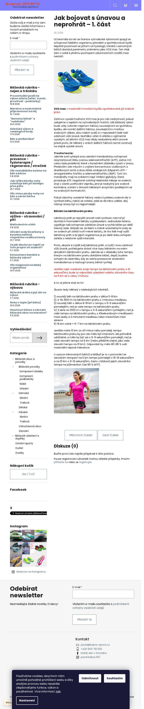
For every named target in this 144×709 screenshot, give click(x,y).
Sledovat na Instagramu (31, 571)
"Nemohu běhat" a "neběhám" (22, 120)
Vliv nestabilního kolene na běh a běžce (28, 172)
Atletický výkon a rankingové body (21, 130)
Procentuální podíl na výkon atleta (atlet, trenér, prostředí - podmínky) (28, 99)
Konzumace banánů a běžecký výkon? (25, 256)
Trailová (24, 402)
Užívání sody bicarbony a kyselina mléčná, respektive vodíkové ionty (27, 235)
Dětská (23, 407)
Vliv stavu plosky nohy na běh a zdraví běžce (27, 195)
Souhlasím (115, 678)
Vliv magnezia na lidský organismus (25, 266)
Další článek (111, 435)
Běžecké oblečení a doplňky (27, 437)
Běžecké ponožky (29, 366)
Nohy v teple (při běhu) (25, 302)
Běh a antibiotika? (22, 139)
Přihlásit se (22, 70)
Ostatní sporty (24, 443)
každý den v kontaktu (94, 653)
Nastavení (27, 700)
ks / (28, 474)
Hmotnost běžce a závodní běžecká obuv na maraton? (28, 311)
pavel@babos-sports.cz (95, 644)
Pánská (23, 412)
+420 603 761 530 (91, 649)
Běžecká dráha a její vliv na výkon (28, 294)
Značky (19, 453)
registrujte (85, 462)
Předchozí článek (80, 435)
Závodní (24, 431)
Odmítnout (90, 678)
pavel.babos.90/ (90, 657)
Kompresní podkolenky (27, 377)
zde (58, 691)
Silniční (24, 398)
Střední (24, 388)
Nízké (23, 384)
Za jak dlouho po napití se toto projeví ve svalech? (27, 246)
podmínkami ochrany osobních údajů (24, 58)
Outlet (19, 448)
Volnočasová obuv (30, 426)
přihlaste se (61, 462)
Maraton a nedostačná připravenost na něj (25, 110)
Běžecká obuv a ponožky (25, 360)
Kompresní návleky (31, 371)
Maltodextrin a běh (22, 224)
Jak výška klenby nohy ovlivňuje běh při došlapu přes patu (27, 184)
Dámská (24, 393)
